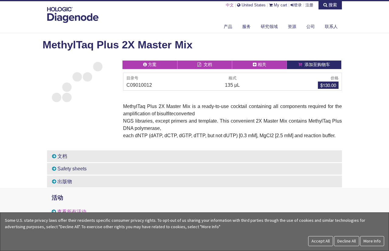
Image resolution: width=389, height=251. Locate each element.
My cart (280, 5)
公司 (310, 26)
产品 (228, 26)
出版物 (64, 181)
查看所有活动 (71, 211)
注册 (309, 5)
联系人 (331, 26)
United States (253, 5)
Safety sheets (71, 168)
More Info (372, 241)
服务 (246, 26)
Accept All (321, 241)
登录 (298, 5)
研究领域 (269, 26)
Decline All (346, 241)
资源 (292, 26)
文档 (61, 156)
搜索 (332, 4)
